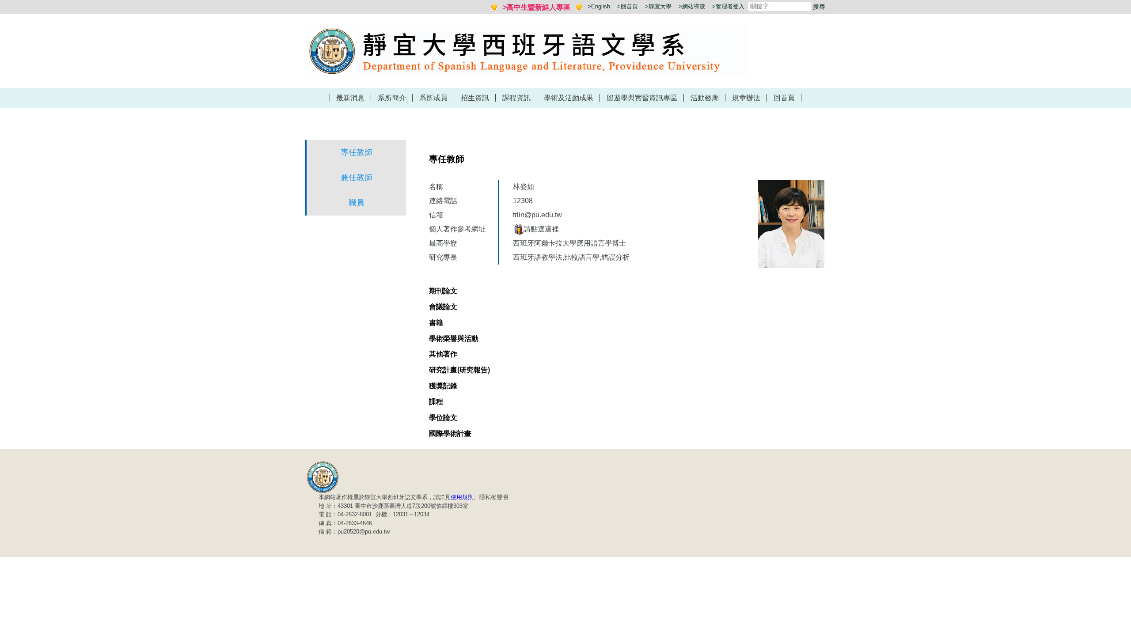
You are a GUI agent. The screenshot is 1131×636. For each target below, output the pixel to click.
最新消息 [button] (350, 98)
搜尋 (819, 6)
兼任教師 (356, 177)
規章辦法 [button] (746, 98)
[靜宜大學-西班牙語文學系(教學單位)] (322, 477)
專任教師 (356, 152)
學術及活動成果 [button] (568, 98)
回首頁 (784, 98)
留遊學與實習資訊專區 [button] (642, 98)
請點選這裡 (541, 229)
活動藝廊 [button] (705, 98)
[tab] (443, 291)
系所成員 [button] (433, 98)
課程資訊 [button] (516, 98)
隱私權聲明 (493, 497)
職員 (356, 202)
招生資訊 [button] (475, 98)
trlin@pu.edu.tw (537, 215)
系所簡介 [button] (392, 98)
